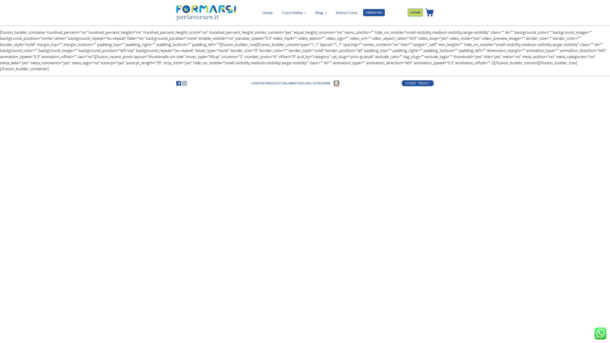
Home (267, 12)
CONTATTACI (374, 12)
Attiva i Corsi (346, 12)
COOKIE (410, 83)
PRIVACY (424, 83)
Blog (319, 12)
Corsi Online (292, 12)
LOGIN (415, 12)
